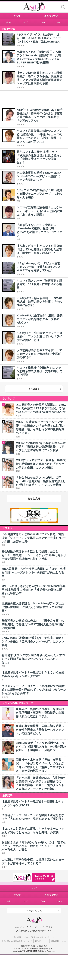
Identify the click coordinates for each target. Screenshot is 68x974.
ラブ (25, 901)
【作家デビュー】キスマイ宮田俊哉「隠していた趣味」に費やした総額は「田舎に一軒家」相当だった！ (39, 249)
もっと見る (34, 388)
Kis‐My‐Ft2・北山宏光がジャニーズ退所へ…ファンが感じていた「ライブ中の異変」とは (39, 336)
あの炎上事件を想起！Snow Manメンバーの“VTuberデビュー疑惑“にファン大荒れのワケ (39, 176)
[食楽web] (34, 521)
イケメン (20, 45)
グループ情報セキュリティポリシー (39, 937)
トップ (34, 888)
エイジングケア (51, 895)
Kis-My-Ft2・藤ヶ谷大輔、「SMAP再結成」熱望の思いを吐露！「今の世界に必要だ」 (39, 302)
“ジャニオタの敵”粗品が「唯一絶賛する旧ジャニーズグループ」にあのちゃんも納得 (39, 194)
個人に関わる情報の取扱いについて (17, 941)
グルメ (42, 901)
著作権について (41, 941)
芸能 (18, 201)
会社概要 (17, 937)
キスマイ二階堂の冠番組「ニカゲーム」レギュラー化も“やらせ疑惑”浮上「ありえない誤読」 (39, 211)
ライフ (59, 901)
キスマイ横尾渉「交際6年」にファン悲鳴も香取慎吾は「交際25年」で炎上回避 (39, 371)
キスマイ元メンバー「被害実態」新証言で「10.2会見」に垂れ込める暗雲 (39, 284)
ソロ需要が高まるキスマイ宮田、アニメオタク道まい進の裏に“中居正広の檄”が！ (39, 354)
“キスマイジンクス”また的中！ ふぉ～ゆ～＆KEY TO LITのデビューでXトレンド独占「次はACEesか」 (39, 38)
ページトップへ (34, 910)
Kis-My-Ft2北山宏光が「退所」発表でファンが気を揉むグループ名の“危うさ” (39, 319)
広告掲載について (58, 941)
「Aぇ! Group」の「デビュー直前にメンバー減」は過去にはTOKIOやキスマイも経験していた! (38, 267)
